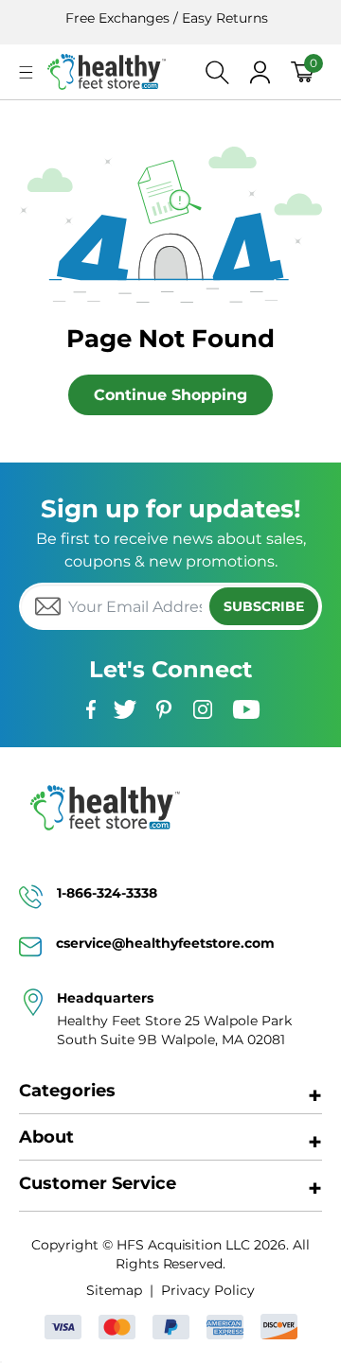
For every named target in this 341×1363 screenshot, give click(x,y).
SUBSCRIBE (264, 606)
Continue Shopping (170, 395)
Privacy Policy (207, 1290)
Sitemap (114, 1290)
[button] (26, 72)
